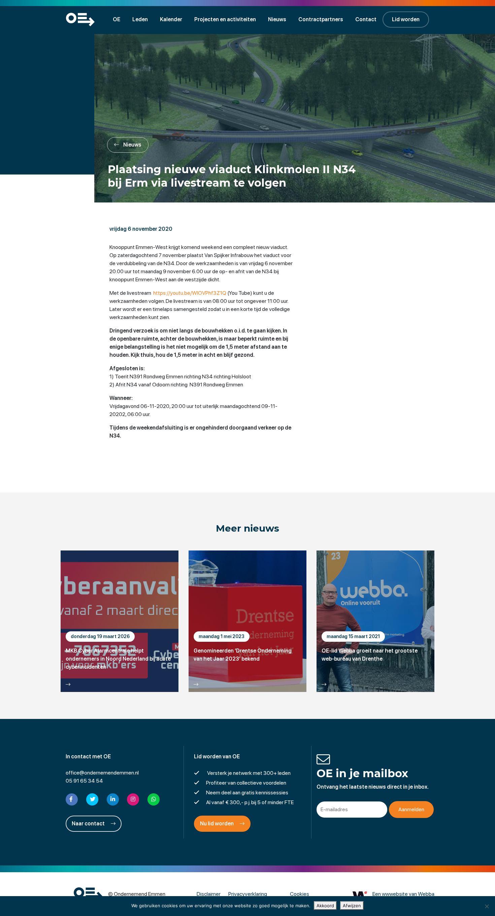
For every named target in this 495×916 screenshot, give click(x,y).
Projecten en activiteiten (225, 19)
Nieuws (277, 19)
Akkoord (325, 905)
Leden (140, 19)
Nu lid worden (217, 823)
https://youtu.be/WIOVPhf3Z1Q (189, 293)
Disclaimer (209, 894)
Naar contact (89, 823)
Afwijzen (352, 905)
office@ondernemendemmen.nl (102, 772)
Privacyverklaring (247, 894)
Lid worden (406, 19)
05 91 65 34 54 (84, 781)
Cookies (299, 894)
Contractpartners (320, 19)
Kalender (171, 19)
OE (116, 19)
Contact (365, 19)
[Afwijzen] (486, 906)
